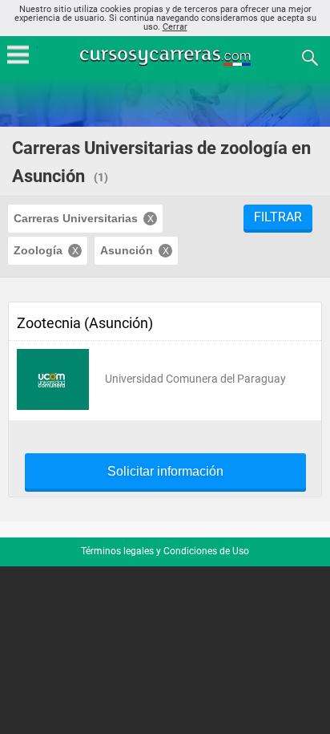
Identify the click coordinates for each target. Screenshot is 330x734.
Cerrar (175, 27)
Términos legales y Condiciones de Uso (165, 551)
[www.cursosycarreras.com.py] (166, 56)
